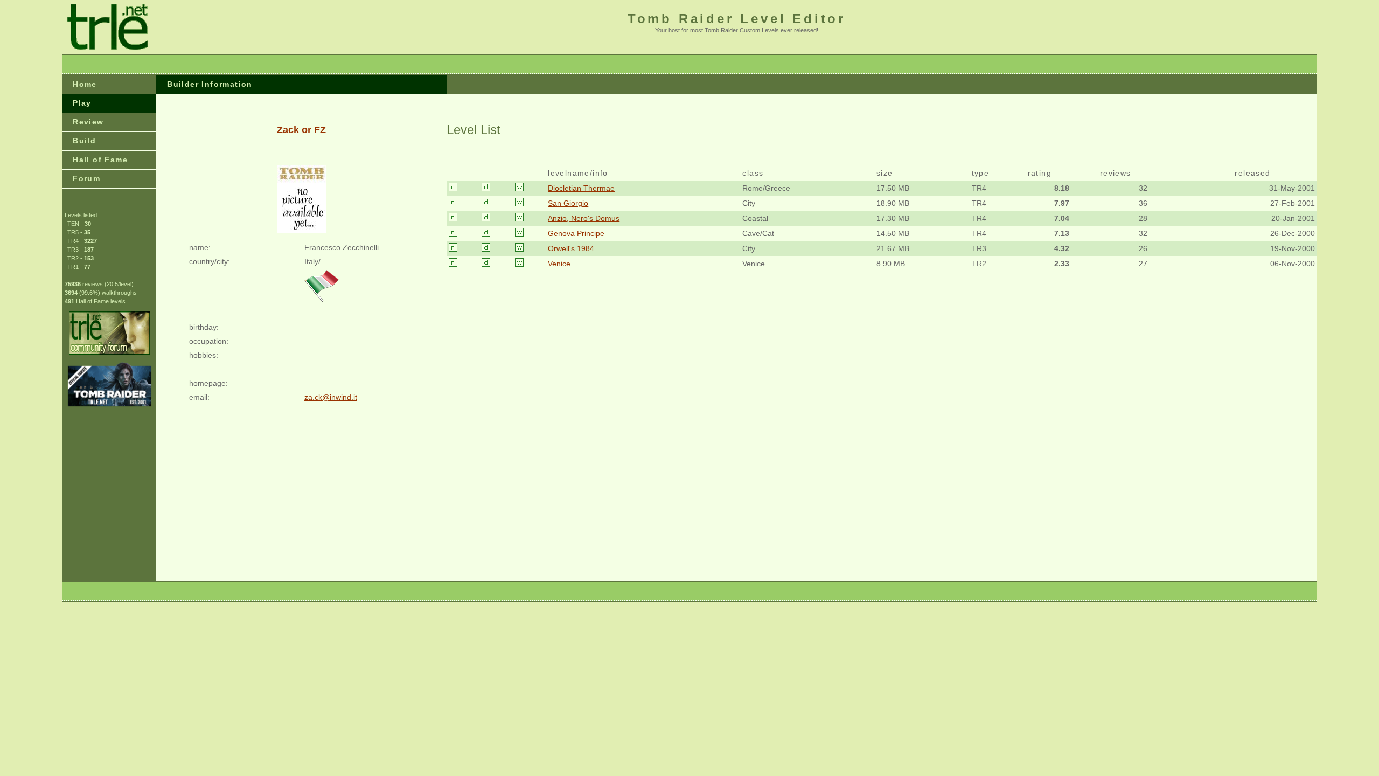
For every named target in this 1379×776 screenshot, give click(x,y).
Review (88, 121)
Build (84, 140)
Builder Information (210, 84)
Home (85, 84)
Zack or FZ (301, 129)
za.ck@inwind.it (330, 397)
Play (82, 103)
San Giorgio (568, 203)
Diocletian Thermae (581, 188)
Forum (86, 178)
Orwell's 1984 (571, 248)
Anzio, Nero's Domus (583, 218)
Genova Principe (576, 233)
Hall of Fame (100, 159)
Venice (559, 263)
